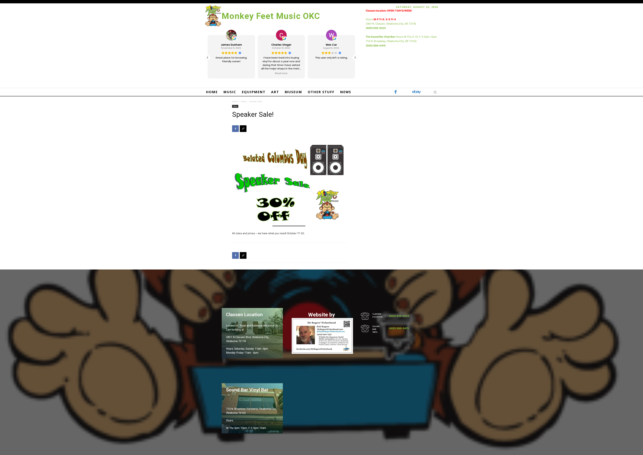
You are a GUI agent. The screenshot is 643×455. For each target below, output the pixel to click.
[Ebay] (416, 92)
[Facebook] (395, 92)
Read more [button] (281, 73)
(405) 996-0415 (376, 45)
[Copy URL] (243, 128)
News (243, 101)
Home (235, 101)
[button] (355, 57)
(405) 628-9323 (376, 28)
